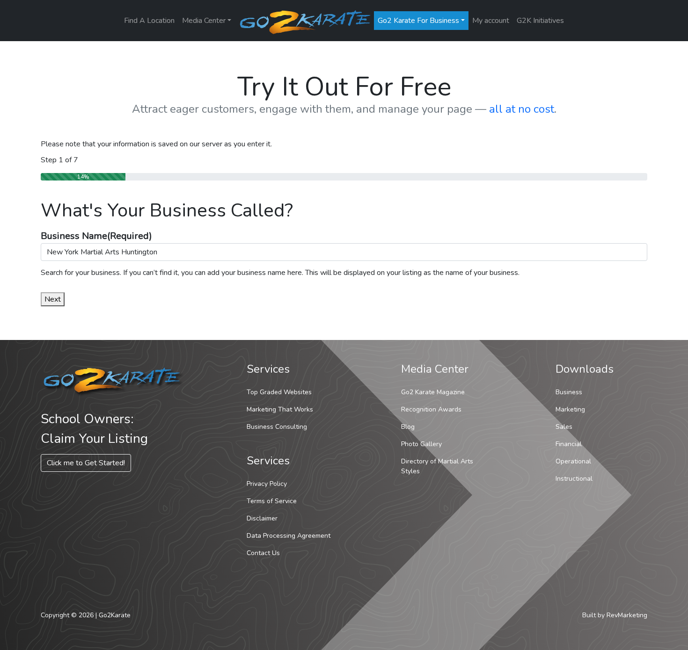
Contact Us (263, 553)
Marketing (570, 409)
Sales (564, 426)
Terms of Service (272, 501)
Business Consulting (277, 426)
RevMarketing (627, 615)
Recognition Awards (431, 409)
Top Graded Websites (279, 392)
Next (52, 299)
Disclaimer (262, 518)
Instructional (574, 478)
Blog (408, 426)
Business (569, 392)
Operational (573, 461)
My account (490, 20)
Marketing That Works (280, 409)
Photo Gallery (421, 444)
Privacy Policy (267, 483)
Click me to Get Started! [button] (86, 463)
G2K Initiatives (540, 20)
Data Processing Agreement (288, 535)
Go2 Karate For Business (418, 20)
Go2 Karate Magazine (433, 392)
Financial (569, 444)
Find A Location (149, 20)
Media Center (204, 20)
